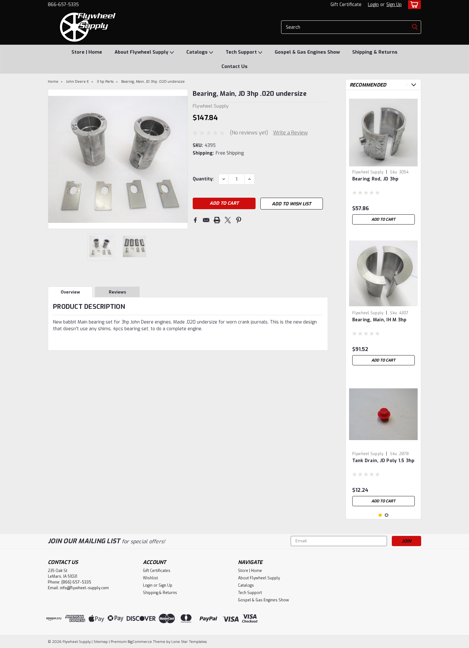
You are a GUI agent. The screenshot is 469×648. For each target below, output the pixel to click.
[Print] (217, 220)
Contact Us (234, 66)
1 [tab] (380, 515)
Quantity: (203, 179)
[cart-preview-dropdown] (413, 4)
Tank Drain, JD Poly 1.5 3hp (383, 461)
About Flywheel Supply (142, 52)
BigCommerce (140, 641)
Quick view (383, 444)
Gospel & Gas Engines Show (307, 52)
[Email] (206, 220)
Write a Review (290, 132)
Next (182, 159)
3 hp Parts (105, 81)
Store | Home (86, 52)
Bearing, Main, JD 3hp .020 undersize (153, 81)
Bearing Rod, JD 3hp (375, 179)
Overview (70, 292)
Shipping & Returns (375, 52)
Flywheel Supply (367, 172)
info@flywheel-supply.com (84, 588)
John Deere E (77, 81)
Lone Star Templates (189, 641)
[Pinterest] (238, 220)
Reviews (117, 292)
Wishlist (150, 578)
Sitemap (100, 641)
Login (373, 5)
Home (53, 81)
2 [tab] (386, 515)
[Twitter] (228, 220)
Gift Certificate (346, 5)
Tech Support (242, 52)
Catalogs (197, 52)
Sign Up (394, 5)
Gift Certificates (156, 570)
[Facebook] (195, 220)
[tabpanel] (383, 161)
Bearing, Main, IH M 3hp (379, 320)
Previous (53, 159)
